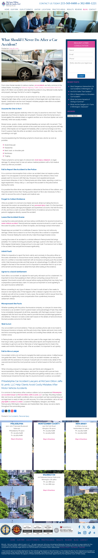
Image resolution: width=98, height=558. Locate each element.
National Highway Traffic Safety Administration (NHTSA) (41, 87)
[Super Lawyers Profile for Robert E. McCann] (27, 535)
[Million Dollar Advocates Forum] (16, 534)
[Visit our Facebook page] (79, 527)
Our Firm (14, 9)
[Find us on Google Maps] (89, 527)
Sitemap (82, 547)
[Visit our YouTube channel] (93, 527)
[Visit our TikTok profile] (90, 533)
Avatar (37, 9)
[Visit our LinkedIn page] (79, 533)
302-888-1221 (88, 3)
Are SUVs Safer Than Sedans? (80, 91)
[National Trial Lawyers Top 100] (5, 534)
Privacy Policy (65, 547)
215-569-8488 (69, 3)
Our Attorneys (26, 9)
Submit (81, 76)
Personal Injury (24, 416)
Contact (92, 9)
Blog (85, 9)
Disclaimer (74, 547)
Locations (46, 9)
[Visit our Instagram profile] (84, 533)
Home (7, 9)
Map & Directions (17, 439)
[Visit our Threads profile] (94, 533)
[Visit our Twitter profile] (84, 527)
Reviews (78, 9)
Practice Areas (59, 9)
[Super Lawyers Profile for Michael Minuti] (48, 534)
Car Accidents (13, 416)
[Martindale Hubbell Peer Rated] (64, 533)
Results (70, 9)
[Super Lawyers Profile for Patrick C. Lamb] (37, 535)
